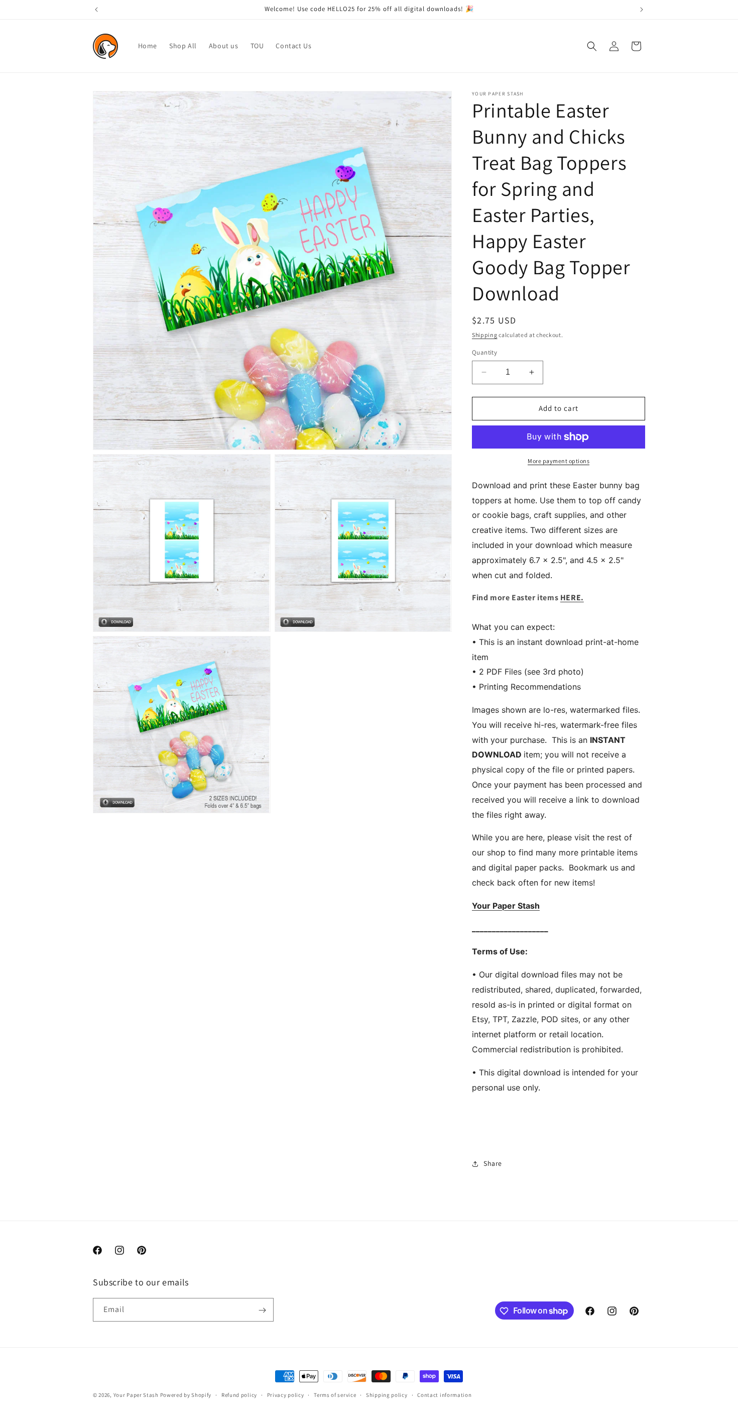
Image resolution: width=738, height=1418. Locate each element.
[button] (592, 46)
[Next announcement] (642, 9)
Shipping (485, 335)
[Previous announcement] (96, 9)
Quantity (484, 352)
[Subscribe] (262, 1310)
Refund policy (239, 1394)
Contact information (444, 1394)
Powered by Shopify (186, 1394)
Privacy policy (285, 1394)
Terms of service (335, 1394)
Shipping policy (387, 1394)
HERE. (572, 597)
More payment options (558, 461)
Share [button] (492, 1163)
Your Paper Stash (136, 1394)
